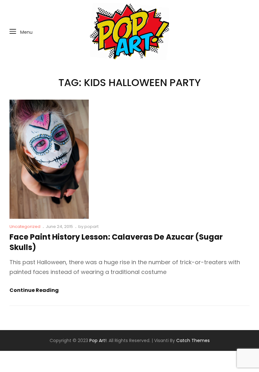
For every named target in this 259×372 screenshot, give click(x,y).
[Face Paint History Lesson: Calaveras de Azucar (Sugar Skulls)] (49, 159)
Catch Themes (193, 340)
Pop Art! (97, 340)
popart (91, 227)
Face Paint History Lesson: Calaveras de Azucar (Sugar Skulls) (116, 242)
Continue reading (34, 290)
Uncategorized (24, 227)
